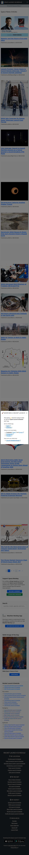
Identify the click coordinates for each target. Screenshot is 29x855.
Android (8, 427)
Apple (8, 426)
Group (21, 432)
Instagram (9, 434)
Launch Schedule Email (13, 440)
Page (13, 432)
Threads (8, 435)
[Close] (27, 413)
